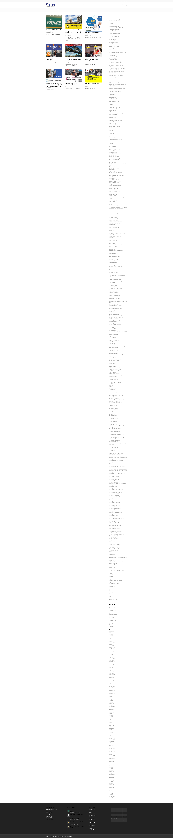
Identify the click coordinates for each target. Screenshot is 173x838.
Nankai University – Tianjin (114, 298)
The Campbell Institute (113, 418)
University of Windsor (113, 514)
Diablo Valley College (113, 119)
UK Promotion (111, 621)
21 (114, 816)
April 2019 (111, 734)
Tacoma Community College (114, 401)
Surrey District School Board (114, 392)
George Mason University (114, 160)
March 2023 (111, 670)
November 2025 (112, 644)
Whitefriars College (113, 551)
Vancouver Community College (115, 525)
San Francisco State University (115, 359)
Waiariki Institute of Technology (115, 532)
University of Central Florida (114, 477)
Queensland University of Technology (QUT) (118, 331)
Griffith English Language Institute (115, 172)
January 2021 (111, 705)
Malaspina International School (115, 279)
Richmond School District (114, 340)
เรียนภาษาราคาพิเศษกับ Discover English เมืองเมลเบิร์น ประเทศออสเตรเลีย (92, 59)
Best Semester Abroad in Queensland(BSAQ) (118, 52)
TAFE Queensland (112, 404)
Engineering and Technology (114, 574)
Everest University (112, 146)
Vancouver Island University (114, 528)
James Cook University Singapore (115, 221)
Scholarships (111, 617)
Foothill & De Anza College (114, 156)
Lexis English (111, 257)
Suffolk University (112, 388)
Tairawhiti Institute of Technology (115, 409)
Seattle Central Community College (116, 362)
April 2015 (111, 783)
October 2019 (111, 725)
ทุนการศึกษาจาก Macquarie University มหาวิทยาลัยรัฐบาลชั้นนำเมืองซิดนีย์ (73, 59)
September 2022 (112, 679)
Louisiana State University (114, 268)
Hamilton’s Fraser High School (115, 179)
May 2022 (111, 682)
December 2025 (112, 642)
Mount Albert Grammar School (115, 294)
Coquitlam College (112, 97)
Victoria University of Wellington (115, 531)
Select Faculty (111, 365)
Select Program (112, 598)
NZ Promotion (111, 616)
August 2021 (111, 695)
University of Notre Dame (114, 501)
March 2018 (111, 747)
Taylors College (112, 414)
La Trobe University (113, 240)
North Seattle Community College (115, 308)
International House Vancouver (116, 10)
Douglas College (112, 121)
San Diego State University (114, 357)
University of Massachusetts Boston (116, 489)
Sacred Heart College (113, 352)
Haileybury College (112, 178)
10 (121, 812)
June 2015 (111, 781)
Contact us (111, 95)
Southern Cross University (114, 379)
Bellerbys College (112, 51)
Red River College (112, 337)
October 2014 (111, 787)
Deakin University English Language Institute (118, 113)
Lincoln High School (113, 262)
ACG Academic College (113, 22)
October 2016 (111, 761)
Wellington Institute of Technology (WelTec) (117, 540)
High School (111, 576)
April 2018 (111, 745)
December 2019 (112, 723)
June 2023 (111, 667)
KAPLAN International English (114, 227)
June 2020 (111, 715)
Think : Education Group (113, 447)
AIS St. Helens (111, 23)
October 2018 (111, 741)
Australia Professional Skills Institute (116, 35)
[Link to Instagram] (50, 1)
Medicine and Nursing (113, 585)
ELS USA (110, 134)
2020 (124, 10)
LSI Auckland (111, 271)
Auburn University (112, 30)
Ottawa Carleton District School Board (116, 317)
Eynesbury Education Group (114, 149)
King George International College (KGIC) (117, 233)
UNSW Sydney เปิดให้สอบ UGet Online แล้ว (117, 518)
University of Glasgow (113, 482)
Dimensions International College (115, 120)
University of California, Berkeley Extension (117, 464)
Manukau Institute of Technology (115, 281)
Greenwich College (112, 169)
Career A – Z (111, 81)
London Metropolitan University (115, 266)
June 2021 (111, 697)
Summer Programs (112, 620)
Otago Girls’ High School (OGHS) (115, 315)
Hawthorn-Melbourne (113, 189)
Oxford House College (113, 318)
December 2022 (112, 674)
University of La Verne (113, 486)
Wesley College (112, 541)
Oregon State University (114, 312)
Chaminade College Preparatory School (117, 88)
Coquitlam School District (114, 98)
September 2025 (112, 647)
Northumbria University (113, 311)
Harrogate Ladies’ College (114, 184)
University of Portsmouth (114, 503)
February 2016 (112, 771)
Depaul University (112, 116)
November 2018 (112, 739)
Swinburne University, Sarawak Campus (117, 396)
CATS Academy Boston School (115, 82)
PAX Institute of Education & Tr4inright (116, 324)
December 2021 (112, 689)
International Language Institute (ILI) (116, 208)
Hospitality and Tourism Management (116, 579)
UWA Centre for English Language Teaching (117, 522)
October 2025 (111, 645)
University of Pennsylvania (114, 502)
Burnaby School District (113, 59)
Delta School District (113, 114)
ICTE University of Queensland (115, 200)
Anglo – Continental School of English (116, 27)
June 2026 (111, 634)
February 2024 (112, 658)
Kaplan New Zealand (113, 229)
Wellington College (112, 537)
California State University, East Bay (116, 65)
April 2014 (111, 794)
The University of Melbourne (114, 431)
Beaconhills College (113, 43)
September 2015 (112, 778)
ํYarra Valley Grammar (113, 566)
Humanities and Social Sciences (115, 580)
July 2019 (110, 729)
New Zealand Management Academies (117, 307)
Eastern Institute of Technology (115, 126)
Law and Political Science (114, 583)
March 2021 (111, 702)
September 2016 (112, 763)
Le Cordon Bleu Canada (113, 255)
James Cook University (113, 220)
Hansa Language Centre (114, 182)
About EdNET (111, 595)
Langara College (112, 243)
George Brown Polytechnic (114, 159)
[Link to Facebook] (46, 1)
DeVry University (112, 117)
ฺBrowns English (112, 564)
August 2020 (111, 712)
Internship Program (113, 217)
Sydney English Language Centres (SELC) (117, 399)
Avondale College (112, 39)
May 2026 (111, 635)
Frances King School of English (115, 158)
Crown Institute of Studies (114, 101)
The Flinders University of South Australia (117, 420)
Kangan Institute (112, 224)
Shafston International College (115, 367)
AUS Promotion (112, 605)
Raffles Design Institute (113, 334)
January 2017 (111, 757)
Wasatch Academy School (114, 535)
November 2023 (112, 661)
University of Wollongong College (115, 517)
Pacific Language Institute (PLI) (115, 320)
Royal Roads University (113, 347)
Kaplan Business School (114, 226)
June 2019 (111, 731)
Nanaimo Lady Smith (113, 297)
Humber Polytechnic (113, 195)
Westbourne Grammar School (115, 548)
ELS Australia (111, 132)
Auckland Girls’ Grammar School (115, 32)
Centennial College (112, 85)
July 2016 (110, 765)
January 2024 (111, 660)
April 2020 (111, 718)
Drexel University (112, 123)
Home (100, 10)
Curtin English (111, 104)
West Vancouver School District (115, 547)
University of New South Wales (115, 496)
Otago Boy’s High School (114, 314)
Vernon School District (113, 530)
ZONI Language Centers (113, 560)
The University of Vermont (114, 441)
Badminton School (112, 40)
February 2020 (112, 721)
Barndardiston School (113, 42)
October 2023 (111, 663)
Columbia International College (115, 92)
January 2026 (111, 641)
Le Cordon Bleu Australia (114, 253)
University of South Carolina (114, 506)
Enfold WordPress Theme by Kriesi (66, 836)
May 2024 (111, 654)
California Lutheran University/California (117, 61)
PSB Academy (111, 327)
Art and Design (112, 567)
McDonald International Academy (115, 288)
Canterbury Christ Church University (116, 75)
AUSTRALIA (111, 569)
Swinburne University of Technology (116, 395)
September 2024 (112, 650)
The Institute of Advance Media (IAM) (116, 425)
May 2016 (111, 768)
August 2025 (111, 648)
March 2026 (111, 638)
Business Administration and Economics (117, 570)
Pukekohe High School (113, 328)
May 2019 (111, 732)
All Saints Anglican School (114, 24)
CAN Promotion (112, 607)
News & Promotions (106, 10)
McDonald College (112, 286)
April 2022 (111, 683)
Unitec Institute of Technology (115, 454)
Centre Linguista (112, 87)
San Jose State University (114, 360)
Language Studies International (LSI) (116, 250)
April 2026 (111, 637)
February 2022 (112, 686)
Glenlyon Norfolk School (114, 168)
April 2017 (111, 754)
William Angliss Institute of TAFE (115, 553)
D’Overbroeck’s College (113, 108)
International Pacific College (114, 216)
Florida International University (115, 153)
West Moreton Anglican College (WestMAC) (117, 545)
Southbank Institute (113, 376)
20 (111, 816)
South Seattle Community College (115, 375)
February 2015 (112, 784)
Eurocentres (111, 145)
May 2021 (111, 699)
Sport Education (112, 380)
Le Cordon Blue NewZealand (114, 256)
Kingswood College (113, 237)
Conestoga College (112, 94)
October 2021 (111, 692)
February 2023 (112, 671)
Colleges (110, 573)
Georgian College (112, 162)
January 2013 (111, 799)
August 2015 (111, 780)
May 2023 (111, 668)
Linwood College (112, 265)
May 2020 (111, 716)
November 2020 (112, 708)
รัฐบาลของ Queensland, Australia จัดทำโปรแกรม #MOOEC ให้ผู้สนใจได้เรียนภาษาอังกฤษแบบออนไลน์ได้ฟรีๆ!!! (54, 85)
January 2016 (111, 773)
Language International (113, 246)
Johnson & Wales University (114, 223)
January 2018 (111, 750)
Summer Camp (112, 389)
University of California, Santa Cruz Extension (118, 470)
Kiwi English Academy (113, 239)
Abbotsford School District (114, 17)
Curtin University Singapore (114, 107)
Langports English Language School (116, 244)
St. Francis (111, 385)
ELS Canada (111, 133)
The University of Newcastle (114, 433)
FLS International (112, 155)
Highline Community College (114, 191)
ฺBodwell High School (113, 563)
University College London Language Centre (118, 457)
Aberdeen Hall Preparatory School (116, 19)
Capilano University (113, 79)
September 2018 (112, 742)
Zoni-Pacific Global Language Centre (116, 561)
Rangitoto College (112, 336)
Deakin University (112, 111)
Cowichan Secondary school (114, 100)
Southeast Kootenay (113, 378)
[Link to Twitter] (48, 1)
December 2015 (112, 774)
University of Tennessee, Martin (115, 512)
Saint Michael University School (115, 353)
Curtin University (112, 106)
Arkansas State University (114, 29)
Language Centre (112, 582)
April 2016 (111, 770)
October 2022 (111, 677)
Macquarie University (113, 273)
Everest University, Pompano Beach (116, 147)
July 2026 (110, 632)
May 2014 (111, 793)
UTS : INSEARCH (112, 521)
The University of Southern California (116, 437)
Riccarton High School (113, 339)
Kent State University (113, 231)
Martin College (112, 282)
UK (109, 590)
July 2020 (110, 713)
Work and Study (112, 554)
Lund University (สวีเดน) (113, 272)
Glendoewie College (113, 166)
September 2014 (112, 789)
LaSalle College (112, 252)
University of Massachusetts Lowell (116, 492)
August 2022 (111, 680)
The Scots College (112, 427)
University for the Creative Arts (115, 459)
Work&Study (111, 626)
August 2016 (111, 764)
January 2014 (111, 797)
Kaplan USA (111, 230)
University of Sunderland (114, 509)
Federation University (113, 152)
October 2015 (111, 777)
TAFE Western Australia (113, 408)
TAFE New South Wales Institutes (115, 402)
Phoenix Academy (112, 325)
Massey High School (113, 284)
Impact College (112, 201)
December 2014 (112, 786)
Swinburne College (112, 393)
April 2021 (111, 700)
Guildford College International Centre (116, 175)
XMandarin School (112, 556)
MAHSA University (112, 278)
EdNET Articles (111, 130)
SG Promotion (111, 619)
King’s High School (112, 234)
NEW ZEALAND (112, 586)
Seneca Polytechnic (113, 366)
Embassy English (112, 137)
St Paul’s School (112, 383)
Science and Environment (114, 587)
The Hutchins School (113, 424)
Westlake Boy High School (114, 550)
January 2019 (111, 736)
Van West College (112, 524)
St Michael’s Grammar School (115, 382)
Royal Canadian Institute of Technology (117, 346)
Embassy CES (111, 136)
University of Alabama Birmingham (116, 460)
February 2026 (112, 640)
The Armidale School (113, 415)
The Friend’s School (113, 421)
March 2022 (111, 684)
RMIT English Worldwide (113, 341)
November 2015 (112, 776)
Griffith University (112, 174)
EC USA (110, 129)
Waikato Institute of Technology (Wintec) (117, 534)
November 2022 (112, 676)
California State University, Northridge (116, 71)
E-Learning (111, 608)
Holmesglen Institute (113, 194)
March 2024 (111, 657)
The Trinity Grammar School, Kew (115, 428)
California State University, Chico (115, 62)
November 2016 (112, 760)
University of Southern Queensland (116, 508)
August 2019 (111, 728)
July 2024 (110, 653)
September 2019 (112, 726)
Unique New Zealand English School (116, 453)
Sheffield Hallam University (114, 373)
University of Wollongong (114, 515)
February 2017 (112, 755)
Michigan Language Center (114, 289)
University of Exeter (113, 480)
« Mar (114, 820)
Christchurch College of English (115, 91)
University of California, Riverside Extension (118, 467)
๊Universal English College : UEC (115, 456)
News (110, 613)
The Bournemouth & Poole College (116, 417)
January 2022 (111, 687)
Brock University (112, 55)
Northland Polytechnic (113, 310)
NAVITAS (110, 299)
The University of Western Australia (116, 446)
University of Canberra (113, 472)
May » (124, 820)
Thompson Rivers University (114, 449)
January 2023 (111, 673)
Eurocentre (111, 143)
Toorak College (112, 450)
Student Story (111, 386)
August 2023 (111, 664)
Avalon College (112, 38)
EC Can (110, 127)
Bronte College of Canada (114, 56)
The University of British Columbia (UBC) (117, 430)
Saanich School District (113, 350)
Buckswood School (112, 58)
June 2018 (111, 744)
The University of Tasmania (114, 440)
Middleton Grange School (114, 292)
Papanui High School (113, 321)
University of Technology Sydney (115, 511)
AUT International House (114, 36)
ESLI (109, 140)
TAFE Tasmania (112, 406)
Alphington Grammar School (114, 26)
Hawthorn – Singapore (113, 188)
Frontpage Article (112, 610)
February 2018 (112, 748)
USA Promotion (112, 624)
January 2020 (111, 722)
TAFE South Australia (113, 405)
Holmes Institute (112, 192)
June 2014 (111, 791)
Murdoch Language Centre (114, 295)
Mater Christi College (113, 285)
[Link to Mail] (54, 1)
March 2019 (111, 735)
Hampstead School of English (115, 181)
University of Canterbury (114, 476)
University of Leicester (113, 488)
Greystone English (112, 171)
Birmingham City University (114, 53)
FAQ (109, 600)
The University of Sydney (114, 438)
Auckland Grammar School (114, 33)
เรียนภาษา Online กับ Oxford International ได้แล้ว (72, 84)
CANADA (110, 571)
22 (116, 816)
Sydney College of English (114, 398)
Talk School (111, 411)
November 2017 (112, 752)
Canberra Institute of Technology (115, 74)
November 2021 (112, 690)
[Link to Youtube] (52, 1)
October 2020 (111, 709)
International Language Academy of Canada (118, 207)
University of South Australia (114, 505)
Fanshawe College (112, 150)
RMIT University (112, 343)
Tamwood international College (115, 412)
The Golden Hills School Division (115, 422)
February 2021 (112, 703)
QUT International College (114, 333)
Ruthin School (111, 349)
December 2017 (112, 751)
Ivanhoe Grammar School (114, 218)
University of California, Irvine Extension (117, 466)
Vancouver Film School (113, 527)
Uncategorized (112, 623)
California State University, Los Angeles (117, 69)
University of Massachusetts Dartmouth (117, 490)
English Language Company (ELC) (115, 139)
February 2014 (112, 796)
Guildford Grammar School (114, 176)
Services (110, 596)
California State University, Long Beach (117, 66)
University (111, 592)
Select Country (112, 363)
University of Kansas (113, 485)
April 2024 (111, 655)
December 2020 (112, 706)
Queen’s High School (113, 330)
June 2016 (111, 767)
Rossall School (112, 344)
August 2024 (111, 651)
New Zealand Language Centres (115, 305)
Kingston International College (115, 236)
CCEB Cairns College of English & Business (117, 84)
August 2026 (111, 631)
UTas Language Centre (113, 519)
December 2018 (112, 738)
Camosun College (112, 72)
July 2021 (110, 696)
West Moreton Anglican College (115, 544)
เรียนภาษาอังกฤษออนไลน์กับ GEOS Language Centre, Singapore (92, 33)
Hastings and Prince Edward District (116, 185)
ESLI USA (110, 142)
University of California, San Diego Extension (118, 469)
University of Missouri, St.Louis (115, 493)
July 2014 (110, 790)
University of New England (114, 495)
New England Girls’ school (114, 304)
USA (109, 593)
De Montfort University (113, 110)
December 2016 (112, 758)
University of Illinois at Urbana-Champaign (117, 483)
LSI (109, 269)
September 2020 (112, 710)
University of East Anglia (114, 479)
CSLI (109, 103)
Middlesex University (113, 291)
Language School (112, 611)
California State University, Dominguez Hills (117, 64)
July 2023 (110, 666)
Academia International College (115, 20)
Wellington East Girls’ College (114, 538)
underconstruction (112, 451)
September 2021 (112, 693)
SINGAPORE (111, 589)
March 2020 (111, 719)
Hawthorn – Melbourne (113, 187)
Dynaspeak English (113, 124)
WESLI (110, 543)
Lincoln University (112, 263)
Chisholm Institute (112, 90)
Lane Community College (114, 242)
